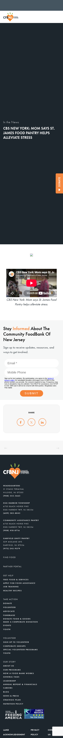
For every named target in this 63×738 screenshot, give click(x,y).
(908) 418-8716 (11, 530)
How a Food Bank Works (18, 673)
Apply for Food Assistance (19, 583)
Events (7, 625)
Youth (7, 629)
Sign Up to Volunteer (16, 642)
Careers (8, 688)
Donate (7, 603)
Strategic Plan (12, 700)
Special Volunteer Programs (20, 649)
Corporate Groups (14, 646)
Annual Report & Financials (20, 684)
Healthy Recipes (12, 590)
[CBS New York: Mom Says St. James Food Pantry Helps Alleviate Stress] (20, 422)
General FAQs (11, 677)
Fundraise (9, 615)
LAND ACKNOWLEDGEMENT (14, 732)
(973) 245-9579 (11, 548)
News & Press (11, 696)
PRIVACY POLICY (35, 732)
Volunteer (9, 607)
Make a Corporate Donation (20, 622)
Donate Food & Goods (17, 619)
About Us (8, 666)
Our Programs (12, 670)
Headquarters (11, 485)
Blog (6, 692)
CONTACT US (52, 732)
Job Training (11, 586)
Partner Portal (12, 566)
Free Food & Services (16, 579)
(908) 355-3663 (11, 496)
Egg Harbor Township (16, 503)
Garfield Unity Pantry (16, 538)
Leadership (9, 681)
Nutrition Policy (13, 704)
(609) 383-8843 (11, 513)
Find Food (9, 557)
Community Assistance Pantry (21, 520)
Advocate (9, 611)
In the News (11, 122)
